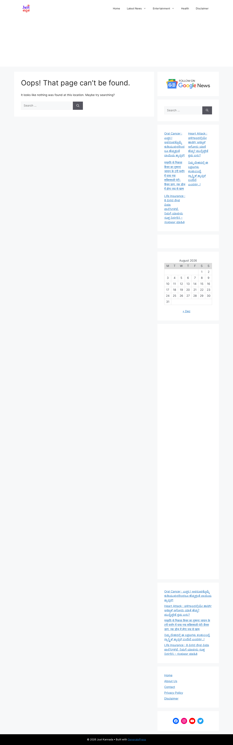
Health (185, 8)
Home (116, 8)
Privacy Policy (173, 692)
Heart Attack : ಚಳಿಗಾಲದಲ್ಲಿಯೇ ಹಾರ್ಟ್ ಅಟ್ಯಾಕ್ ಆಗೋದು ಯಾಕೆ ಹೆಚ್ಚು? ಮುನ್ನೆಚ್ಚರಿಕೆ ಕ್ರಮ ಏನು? (188, 610)
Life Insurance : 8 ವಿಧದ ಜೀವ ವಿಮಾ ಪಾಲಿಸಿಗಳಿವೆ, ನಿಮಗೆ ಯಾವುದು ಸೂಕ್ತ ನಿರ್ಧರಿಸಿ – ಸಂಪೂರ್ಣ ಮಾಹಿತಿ (174, 209)
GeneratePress (137, 739)
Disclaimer (202, 8)
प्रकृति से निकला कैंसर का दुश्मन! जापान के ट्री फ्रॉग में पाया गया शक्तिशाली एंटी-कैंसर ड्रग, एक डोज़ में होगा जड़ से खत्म (174, 175)
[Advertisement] (116, 43)
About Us (170, 681)
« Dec (186, 311)
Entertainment (161, 8)
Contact (169, 687)
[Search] (78, 106)
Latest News (134, 8)
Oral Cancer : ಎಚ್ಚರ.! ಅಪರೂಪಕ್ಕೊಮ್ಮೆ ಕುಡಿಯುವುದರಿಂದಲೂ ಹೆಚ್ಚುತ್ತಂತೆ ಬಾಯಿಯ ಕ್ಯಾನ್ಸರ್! (188, 596)
